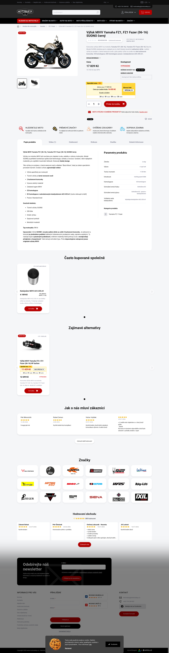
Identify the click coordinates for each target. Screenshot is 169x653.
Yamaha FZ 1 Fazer (115, 214)
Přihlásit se (65, 620)
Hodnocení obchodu (50, 2)
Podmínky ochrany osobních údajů (27, 625)
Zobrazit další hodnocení (84, 441)
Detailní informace (92, 58)
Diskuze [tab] (94, 142)
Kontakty (28, 2)
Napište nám (37, 2)
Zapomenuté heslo (65, 631)
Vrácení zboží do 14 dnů (24, 615)
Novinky (19, 2)
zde (90, 644)
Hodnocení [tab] (73, 142)
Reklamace (20, 619)
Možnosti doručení (127, 73)
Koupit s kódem (104, 93)
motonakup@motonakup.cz (131, 597)
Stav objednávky (78, 2)
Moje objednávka (22, 628)
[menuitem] (28, 21)
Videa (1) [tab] (52, 142)
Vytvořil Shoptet (132, 650)
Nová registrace (65, 626)
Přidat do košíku (113, 104)
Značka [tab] (113, 142)
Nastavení (68, 648)
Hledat (98, 12)
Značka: (130, 41)
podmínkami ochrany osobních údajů (91, 572)
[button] (84, 317)
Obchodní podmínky (23, 622)
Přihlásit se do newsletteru (72, 578)
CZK (145, 2)
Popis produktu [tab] (30, 142)
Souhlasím (114, 644)
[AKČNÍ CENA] (33, 347)
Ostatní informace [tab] (136, 142)
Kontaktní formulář (129, 614)
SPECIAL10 (129, 90)
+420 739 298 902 (128, 601)
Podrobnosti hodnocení (115, 40)
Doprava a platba (64, 2)
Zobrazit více (84, 544)
